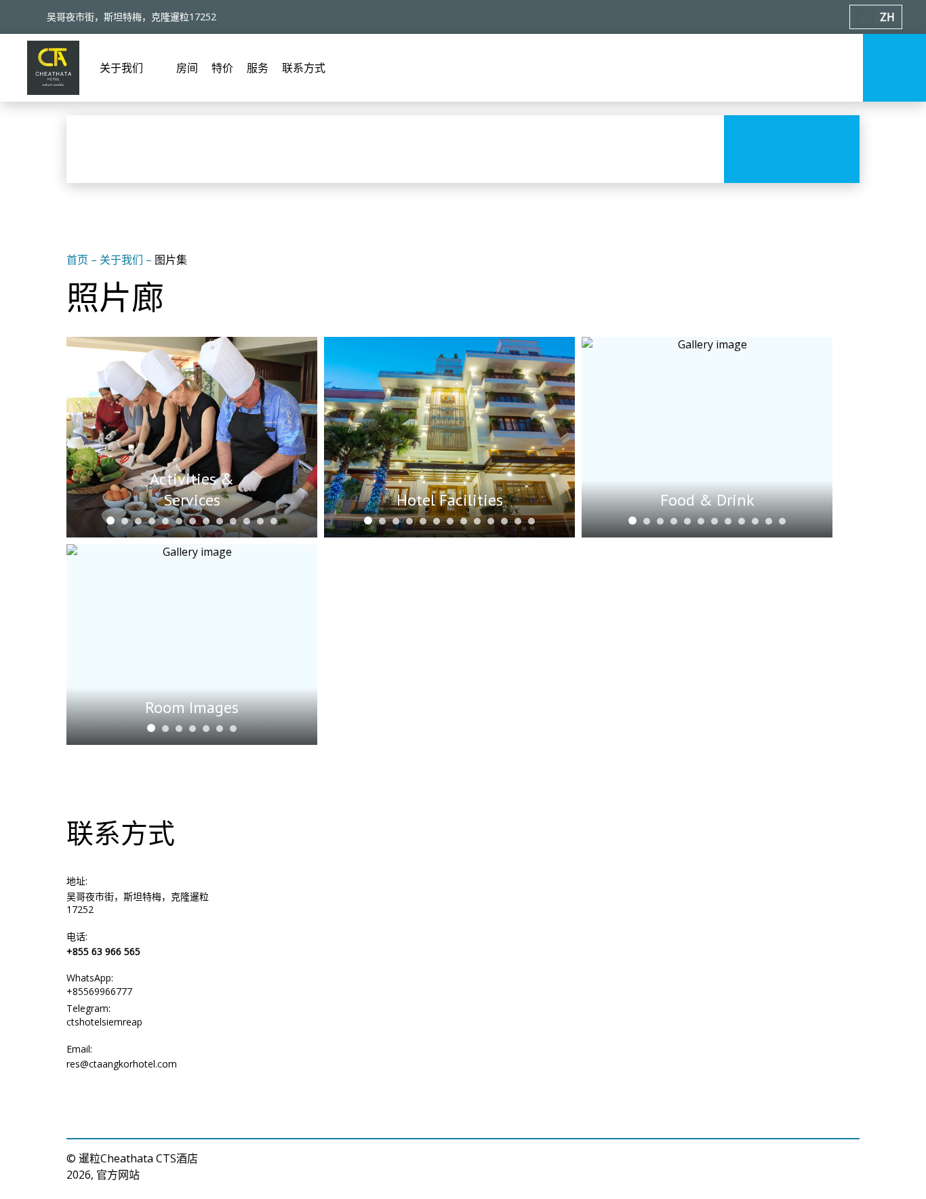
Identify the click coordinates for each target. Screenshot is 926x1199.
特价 (222, 67)
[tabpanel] (191, 437)
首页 (78, 259)
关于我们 (123, 259)
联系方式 (303, 67)
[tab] (110, 520)
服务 (257, 67)
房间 (187, 67)
